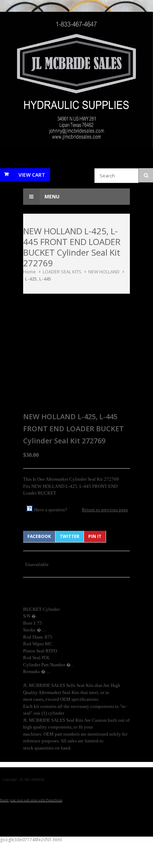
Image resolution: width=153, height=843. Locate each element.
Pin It (94, 536)
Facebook (39, 536)
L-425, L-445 (38, 279)
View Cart (32, 174)
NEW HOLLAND (104, 271)
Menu (51, 196)
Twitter (69, 536)
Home (29, 271)
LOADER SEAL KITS (62, 271)
